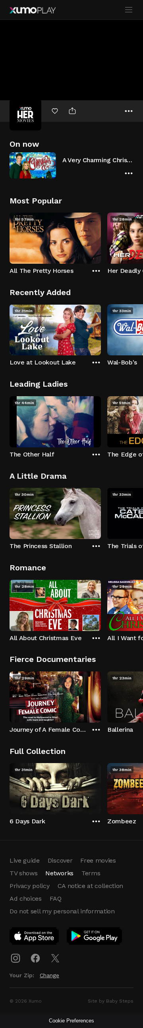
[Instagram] (15, 958)
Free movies (98, 860)
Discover (60, 860)
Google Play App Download (95, 937)
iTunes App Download (34, 937)
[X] (55, 958)
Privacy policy (30, 886)
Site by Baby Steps (110, 1001)
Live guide (25, 860)
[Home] (33, 10)
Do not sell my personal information (62, 911)
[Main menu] (128, 10)
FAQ (56, 898)
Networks (59, 873)
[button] (71, 165)
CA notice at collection (91, 886)
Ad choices (26, 898)
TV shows (23, 873)
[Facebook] (35, 958)
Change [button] (49, 975)
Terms (90, 873)
